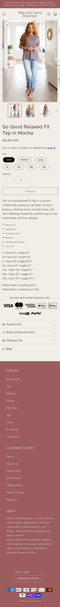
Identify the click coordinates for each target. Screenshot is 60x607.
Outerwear (12, 408)
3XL (44, 167)
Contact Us (12, 463)
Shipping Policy (14, 485)
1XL (19, 167)
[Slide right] (56, 111)
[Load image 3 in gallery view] (45, 110)
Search (10, 456)
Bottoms (11, 393)
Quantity (6, 174)
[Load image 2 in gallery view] (30, 110)
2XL (32, 167)
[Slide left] (3, 111)
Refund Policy (13, 478)
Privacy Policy (13, 471)
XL (7, 167)
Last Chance (13, 436)
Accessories (12, 429)
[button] (4, 14)
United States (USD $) (28, 578)
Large (40, 160)
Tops (8, 386)
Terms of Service (15, 492)
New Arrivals (13, 379)
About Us (11, 499)
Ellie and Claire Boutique (33, 601)
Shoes (9, 422)
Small (9, 160)
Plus (8, 415)
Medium (24, 160)
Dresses (10, 400)
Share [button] (9, 349)
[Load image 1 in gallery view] (14, 110)
